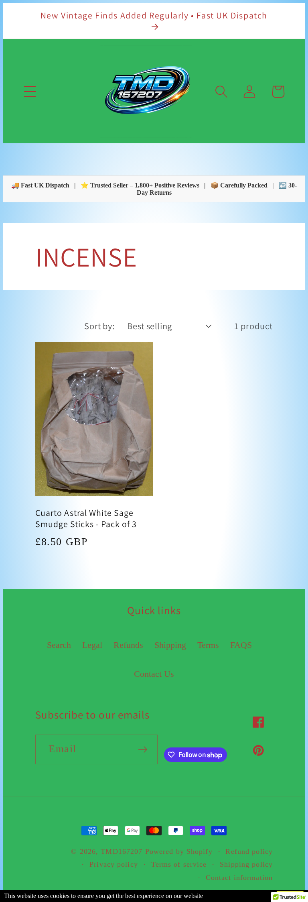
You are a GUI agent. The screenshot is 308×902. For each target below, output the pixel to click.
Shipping (170, 645)
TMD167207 (121, 851)
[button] (30, 91)
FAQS (241, 645)
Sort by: (99, 326)
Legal (92, 645)
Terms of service (179, 864)
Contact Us (154, 674)
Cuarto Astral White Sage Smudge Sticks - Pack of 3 (86, 518)
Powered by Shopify (179, 851)
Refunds (128, 645)
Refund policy (249, 851)
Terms (208, 645)
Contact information (239, 877)
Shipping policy (246, 864)
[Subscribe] (143, 749)
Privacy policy (113, 864)
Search (59, 645)
